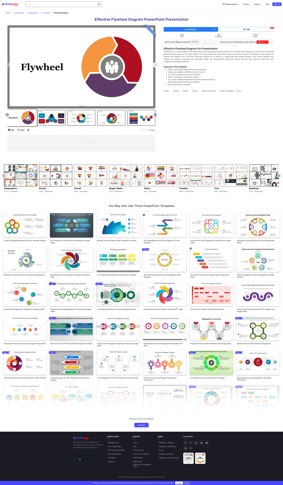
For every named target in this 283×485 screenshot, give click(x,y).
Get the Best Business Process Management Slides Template (162, 276)
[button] (155, 65)
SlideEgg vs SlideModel (167, 446)
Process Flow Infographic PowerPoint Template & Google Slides (117, 345)
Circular (194, 91)
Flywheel (176, 91)
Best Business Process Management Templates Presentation (254, 379)
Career (161, 450)
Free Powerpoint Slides (116, 450)
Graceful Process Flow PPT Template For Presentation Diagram (70, 379)
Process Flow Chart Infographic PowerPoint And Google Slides (210, 242)
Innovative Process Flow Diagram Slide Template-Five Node (209, 276)
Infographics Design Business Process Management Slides (256, 242)
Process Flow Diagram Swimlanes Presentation (207, 309)
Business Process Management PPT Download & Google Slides (70, 310)
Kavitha (255, 36)
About (135, 443)
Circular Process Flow (209, 91)
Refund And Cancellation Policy (142, 465)
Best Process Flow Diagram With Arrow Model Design (69, 412)
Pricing (246, 4)
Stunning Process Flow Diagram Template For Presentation (160, 379)
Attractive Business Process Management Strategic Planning (255, 276)
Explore (257, 4)
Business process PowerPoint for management (254, 343)
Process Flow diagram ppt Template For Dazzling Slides (24, 309)
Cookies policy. (169, 483)
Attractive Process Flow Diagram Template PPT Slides (163, 309)
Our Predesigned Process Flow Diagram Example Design (117, 378)
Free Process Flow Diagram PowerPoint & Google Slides (24, 412)
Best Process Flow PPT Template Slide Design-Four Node (71, 343)
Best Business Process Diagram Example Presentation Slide (70, 276)
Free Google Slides (114, 446)
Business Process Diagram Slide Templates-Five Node (116, 240)
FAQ (134, 446)
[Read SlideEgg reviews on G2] (188, 458)
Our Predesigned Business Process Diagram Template (116, 275)
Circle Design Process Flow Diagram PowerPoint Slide (116, 412)
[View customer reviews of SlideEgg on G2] (200, 458)
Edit (259, 28)
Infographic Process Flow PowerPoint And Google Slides (210, 343)
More (268, 4)
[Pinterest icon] (28, 130)
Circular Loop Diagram (227, 91)
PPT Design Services (230, 4)
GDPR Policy (137, 461)
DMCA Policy (138, 458)
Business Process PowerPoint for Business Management (24, 275)
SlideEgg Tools (113, 443)
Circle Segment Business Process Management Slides (116, 309)
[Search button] (99, 4)
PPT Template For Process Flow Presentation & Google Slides (70, 242)
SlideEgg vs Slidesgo (166, 443)
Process (166, 91)
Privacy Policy (138, 450)
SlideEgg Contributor (166, 454)
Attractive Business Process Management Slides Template (25, 378)
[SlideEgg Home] (88, 438)
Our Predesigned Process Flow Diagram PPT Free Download (162, 242)
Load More (141, 425)
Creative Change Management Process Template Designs (25, 240)
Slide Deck (112, 458)
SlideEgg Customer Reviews (169, 458)
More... (239, 91)
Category (111, 461)
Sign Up (277, 4)
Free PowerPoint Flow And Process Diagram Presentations (25, 343)
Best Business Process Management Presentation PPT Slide (163, 345)
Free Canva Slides (114, 454)
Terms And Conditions (141, 454)
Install (263, 42)
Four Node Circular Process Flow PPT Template (207, 378)
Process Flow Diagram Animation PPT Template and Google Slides (256, 310)
